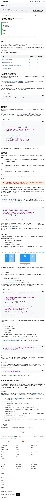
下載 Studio (18, 468)
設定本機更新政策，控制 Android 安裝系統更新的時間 (11, 65)
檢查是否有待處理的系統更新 (7, 59)
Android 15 (3, 466)
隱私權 (17, 454)
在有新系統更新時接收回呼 (7, 62)
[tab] (3, 93)
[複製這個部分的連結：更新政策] (8, 153)
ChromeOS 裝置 (34, 451)
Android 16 (3, 464)
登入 (44, 1)
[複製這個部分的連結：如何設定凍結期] (10, 272)
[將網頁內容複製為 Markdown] (20, 19)
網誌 (2, 456)
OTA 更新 (27, 427)
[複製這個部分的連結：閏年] (5, 355)
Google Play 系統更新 (5, 383)
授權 (5, 491)
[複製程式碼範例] (44, 95)
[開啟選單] (2, 1)
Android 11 (3, 473)
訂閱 (18, 494)
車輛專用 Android (34, 452)
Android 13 (3, 469)
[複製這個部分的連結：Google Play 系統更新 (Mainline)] (22, 380)
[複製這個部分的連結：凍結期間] (8, 234)
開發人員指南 (18, 464)
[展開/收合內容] (9, 22)
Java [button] (9, 93)
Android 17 (3, 462)
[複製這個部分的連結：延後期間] (7, 174)
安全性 (2, 451)
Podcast (2, 458)
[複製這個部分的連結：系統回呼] (8, 107)
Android (2, 447)
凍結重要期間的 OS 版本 (6, 68)
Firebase (2, 484)
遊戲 (17, 447)
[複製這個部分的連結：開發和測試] (8, 362)
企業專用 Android (4, 449)
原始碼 (2, 452)
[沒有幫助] (44, 15)
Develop (10, 15)
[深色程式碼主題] (42, 95)
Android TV (33, 454)
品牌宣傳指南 (10, 491)
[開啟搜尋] (30, 1)
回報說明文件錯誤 (34, 464)
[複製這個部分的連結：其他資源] (8, 425)
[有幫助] (42, 15)
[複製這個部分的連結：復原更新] (7, 391)
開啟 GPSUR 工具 (7, 401)
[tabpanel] (23, 99)
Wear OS (32, 449)
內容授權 (15, 436)
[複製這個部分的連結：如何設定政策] (9, 195)
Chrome (2, 482)
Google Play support (34, 466)
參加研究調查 (33, 468)
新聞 (2, 454)
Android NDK (18, 469)
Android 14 (3, 468)
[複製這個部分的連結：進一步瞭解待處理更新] (13, 86)
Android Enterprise (6, 5)
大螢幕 (32, 447)
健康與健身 (18, 451)
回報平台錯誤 (33, 462)
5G (16, 456)
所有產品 (2, 487)
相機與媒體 (18, 452)
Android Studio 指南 (19, 462)
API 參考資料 (18, 466)
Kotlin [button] (4, 93)
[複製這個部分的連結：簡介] (5, 41)
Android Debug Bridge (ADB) (18, 398)
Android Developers (4, 15)
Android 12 (3, 471)
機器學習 (17, 449)
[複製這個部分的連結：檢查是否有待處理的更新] (17, 74)
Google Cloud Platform (5, 485)
